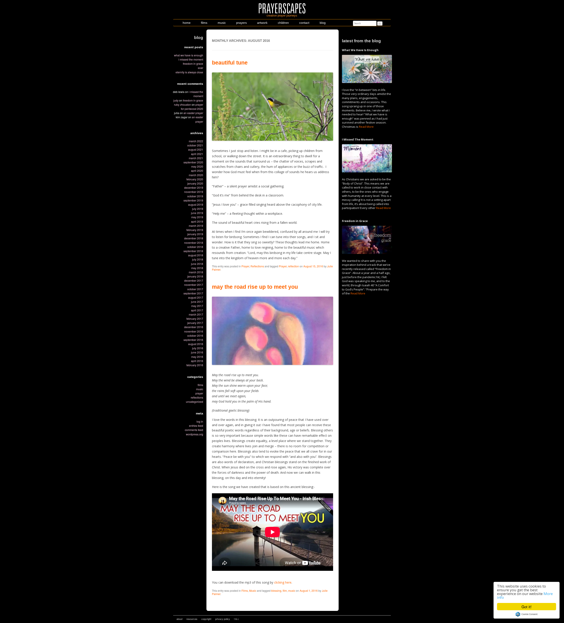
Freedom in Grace (193, 63)
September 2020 (193, 162)
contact (304, 22)
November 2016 (193, 331)
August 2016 (195, 344)
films (204, 22)
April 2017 (197, 310)
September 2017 (193, 293)
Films (200, 385)
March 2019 (196, 225)
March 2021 (196, 158)
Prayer (199, 393)
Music (199, 389)
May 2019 (197, 217)
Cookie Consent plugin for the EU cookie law (527, 614)
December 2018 (193, 238)
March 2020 (196, 175)
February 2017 (194, 318)
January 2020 (195, 183)
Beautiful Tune (230, 62)
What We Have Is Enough (188, 55)
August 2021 (195, 149)
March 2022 (196, 141)
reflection (293, 266)
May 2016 (197, 357)
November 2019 (193, 192)
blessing (276, 590)
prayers (241, 22)
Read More (366, 127)
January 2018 (195, 276)
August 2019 (195, 204)
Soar (200, 68)
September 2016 (193, 340)
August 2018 (195, 255)
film (285, 590)
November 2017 (193, 285)
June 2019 (197, 213)
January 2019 (195, 234)
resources (191, 619)
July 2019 (197, 209)
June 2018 (197, 264)
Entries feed (196, 425)
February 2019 (194, 230)
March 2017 (196, 314)
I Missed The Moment (190, 59)
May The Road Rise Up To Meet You (255, 287)
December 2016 (193, 327)
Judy (175, 100)
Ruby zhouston (182, 104)
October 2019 (195, 196)
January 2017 (195, 323)
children (283, 22)
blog (323, 22)
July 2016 (197, 348)
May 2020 (197, 166)
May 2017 (197, 306)
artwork (262, 22)
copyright (206, 619)
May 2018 (197, 268)
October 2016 (195, 335)
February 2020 (194, 179)
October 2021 (195, 145)
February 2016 (194, 365)
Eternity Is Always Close (189, 72)
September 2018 (193, 251)
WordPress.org (194, 434)
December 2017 (193, 280)
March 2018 (196, 272)
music (222, 22)
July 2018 (197, 259)
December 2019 (193, 187)
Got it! (526, 606)
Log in (200, 421)
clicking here (282, 582)
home (187, 22)
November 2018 (193, 242)
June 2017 (197, 301)
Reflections (197, 397)
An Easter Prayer (193, 113)
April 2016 (197, 361)
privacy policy (222, 619)
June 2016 (197, 352)
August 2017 (195, 297)
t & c (236, 619)
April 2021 (197, 154)
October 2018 (195, 247)
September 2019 (193, 200)
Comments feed (194, 430)
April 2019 (197, 221)
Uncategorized (194, 401)
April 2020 (197, 170)
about (179, 619)
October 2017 (195, 289)
